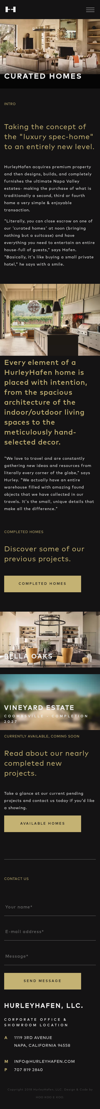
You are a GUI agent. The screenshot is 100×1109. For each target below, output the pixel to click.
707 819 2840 (28, 1070)
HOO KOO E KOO (49, 1097)
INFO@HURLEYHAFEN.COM (44, 1062)
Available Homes (42, 823)
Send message (43, 981)
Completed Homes (43, 584)
